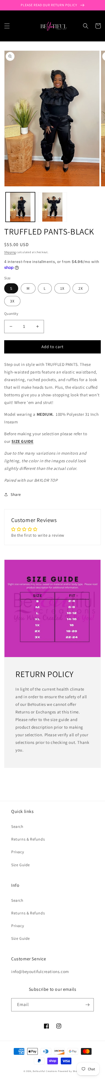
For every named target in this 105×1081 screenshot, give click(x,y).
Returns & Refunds (28, 839)
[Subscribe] (87, 1004)
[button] (7, 26)
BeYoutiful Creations (45, 1071)
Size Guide (20, 864)
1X (62, 288)
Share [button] (16, 494)
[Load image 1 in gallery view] (20, 207)
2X (80, 288)
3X (12, 301)
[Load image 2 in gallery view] (52, 207)
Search (17, 826)
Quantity (11, 313)
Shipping (10, 252)
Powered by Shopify (70, 1071)
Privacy (17, 851)
